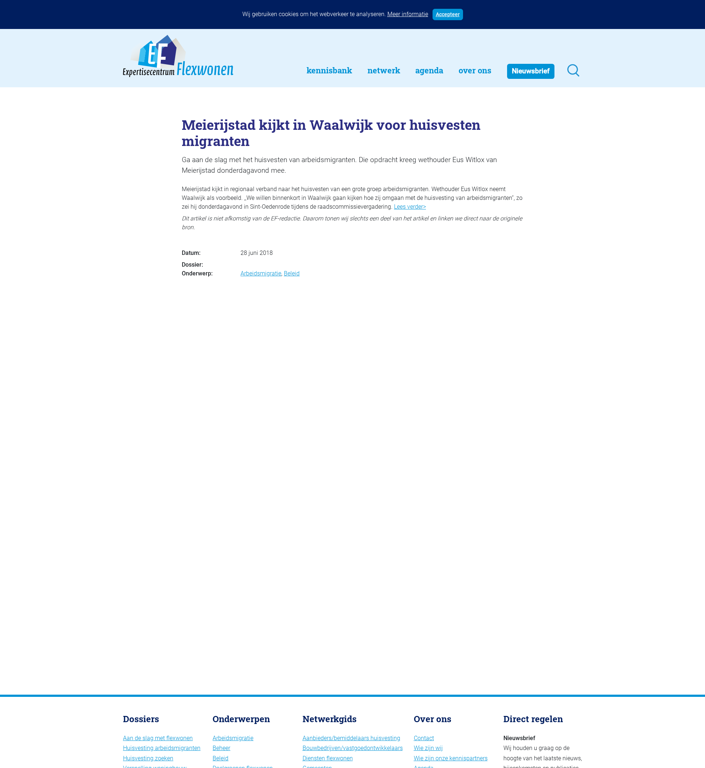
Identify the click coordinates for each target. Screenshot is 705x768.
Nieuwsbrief (531, 71)
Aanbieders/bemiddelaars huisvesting (351, 738)
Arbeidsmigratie (261, 273)
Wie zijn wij (428, 748)
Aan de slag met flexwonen (158, 738)
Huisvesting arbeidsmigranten (161, 748)
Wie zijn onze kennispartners (451, 758)
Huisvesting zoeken (148, 758)
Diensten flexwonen (328, 758)
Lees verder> (410, 206)
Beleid (292, 273)
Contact (424, 738)
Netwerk (384, 70)
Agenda (429, 70)
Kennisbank (329, 70)
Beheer (221, 748)
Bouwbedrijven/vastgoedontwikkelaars (353, 748)
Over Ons (475, 70)
